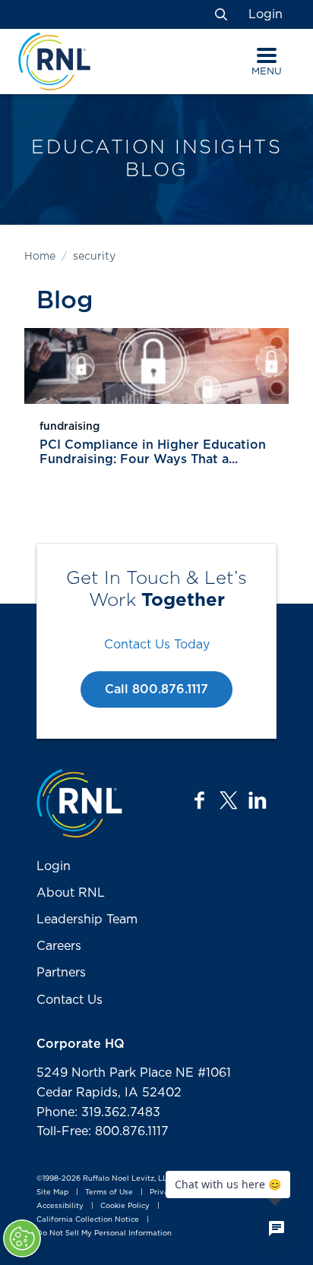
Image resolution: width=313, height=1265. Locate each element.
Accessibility (60, 1206)
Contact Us (69, 1000)
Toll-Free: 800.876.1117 (102, 1131)
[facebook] (200, 800)
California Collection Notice (87, 1219)
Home (39, 256)
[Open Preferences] (22, 1238)
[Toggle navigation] (267, 55)
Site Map (52, 1192)
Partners (61, 973)
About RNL (70, 893)
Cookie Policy (125, 1206)
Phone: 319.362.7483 (98, 1112)
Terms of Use (109, 1192)
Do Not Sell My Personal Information (104, 1233)
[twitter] (229, 800)
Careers (58, 946)
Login (265, 14)
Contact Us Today (157, 645)
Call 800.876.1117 (156, 689)
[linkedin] (257, 800)
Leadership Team (87, 919)
